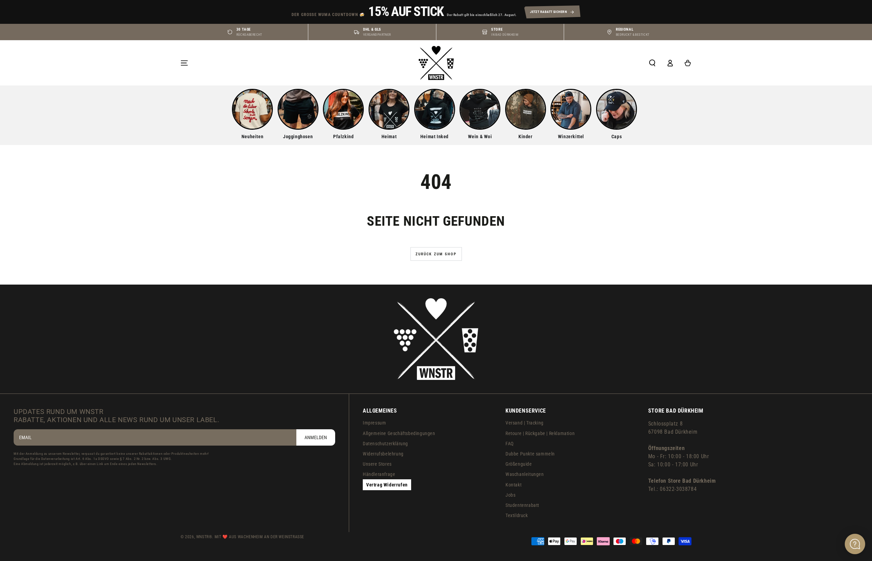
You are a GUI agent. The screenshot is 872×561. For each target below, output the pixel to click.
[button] (652, 62)
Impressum (374, 423)
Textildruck (516, 515)
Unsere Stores (377, 464)
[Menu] (184, 62)
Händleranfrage (379, 474)
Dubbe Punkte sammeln (530, 453)
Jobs (510, 495)
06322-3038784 (678, 489)
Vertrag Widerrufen (387, 484)
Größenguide (518, 464)
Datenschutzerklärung (385, 443)
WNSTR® (204, 536)
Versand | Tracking (524, 423)
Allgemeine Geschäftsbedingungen (399, 433)
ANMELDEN (316, 437)
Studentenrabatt (522, 505)
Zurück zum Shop (436, 254)
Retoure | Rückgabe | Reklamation (540, 433)
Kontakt (513, 484)
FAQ (509, 443)
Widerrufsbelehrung (383, 453)
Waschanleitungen (524, 474)
